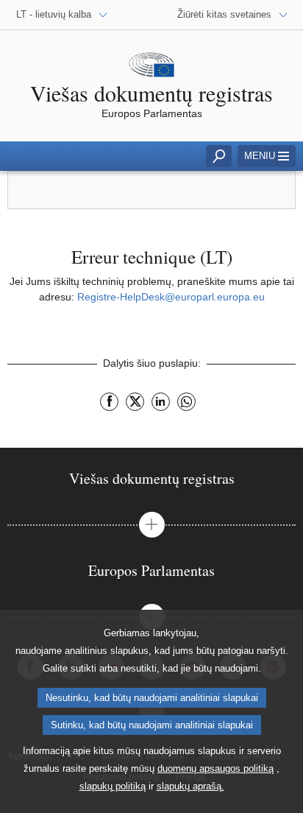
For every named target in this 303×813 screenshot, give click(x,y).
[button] (152, 525)
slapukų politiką (112, 786)
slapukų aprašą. (190, 786)
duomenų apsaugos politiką (215, 768)
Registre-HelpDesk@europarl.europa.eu (171, 297)
